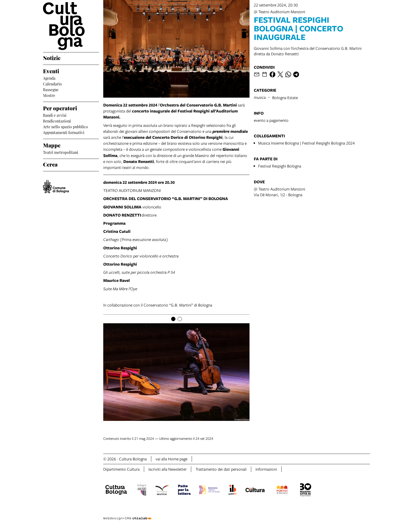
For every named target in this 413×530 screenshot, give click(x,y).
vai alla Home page (171, 459)
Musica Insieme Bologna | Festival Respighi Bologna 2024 (306, 143)
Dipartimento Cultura (121, 469)
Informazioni (266, 469)
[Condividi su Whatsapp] (288, 74)
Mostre (49, 95)
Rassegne (51, 89)
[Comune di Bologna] (56, 186)
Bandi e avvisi (54, 114)
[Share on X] (280, 74)
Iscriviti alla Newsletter (167, 469)
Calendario (52, 83)
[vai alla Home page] (71, 26)
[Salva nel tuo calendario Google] (264, 74)
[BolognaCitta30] (305, 490)
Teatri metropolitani (60, 152)
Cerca (50, 164)
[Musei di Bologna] (142, 490)
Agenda (49, 77)
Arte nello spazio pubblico (65, 126)
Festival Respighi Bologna (279, 166)
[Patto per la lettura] (184, 490)
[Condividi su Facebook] (272, 74)
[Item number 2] (180, 319)
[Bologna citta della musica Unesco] (209, 490)
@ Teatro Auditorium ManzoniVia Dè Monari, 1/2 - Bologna (279, 191)
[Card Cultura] (255, 490)
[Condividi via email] (257, 74)
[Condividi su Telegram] (296, 74)
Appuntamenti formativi (63, 132)
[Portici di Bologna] (282, 490)
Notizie (51, 57)
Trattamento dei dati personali (221, 469)
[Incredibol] (232, 490)
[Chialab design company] (127, 514)
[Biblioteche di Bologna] (162, 490)
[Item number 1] (173, 319)
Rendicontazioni (57, 120)
